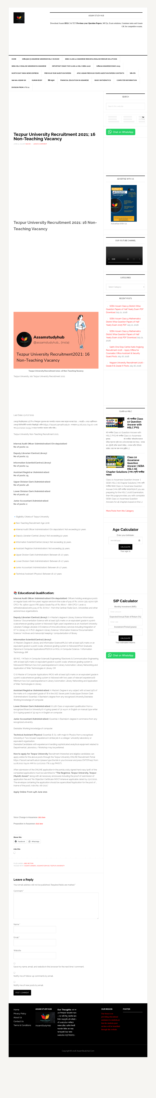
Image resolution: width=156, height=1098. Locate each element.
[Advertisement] (122, 43)
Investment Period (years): (125, 627)
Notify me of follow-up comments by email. (33, 976)
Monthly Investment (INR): (125, 607)
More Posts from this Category (120, 511)
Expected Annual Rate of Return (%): (125, 617)
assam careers (30, 866)
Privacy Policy (20, 1013)
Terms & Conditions (22, 1025)
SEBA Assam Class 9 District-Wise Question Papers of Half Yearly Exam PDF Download (125, 309)
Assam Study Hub (29, 17)
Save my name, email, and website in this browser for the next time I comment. (49, 967)
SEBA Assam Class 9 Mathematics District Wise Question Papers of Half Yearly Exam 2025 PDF (123, 321)
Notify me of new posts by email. (28, 985)
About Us (18, 1017)
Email (17, 937)
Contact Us (19, 1021)
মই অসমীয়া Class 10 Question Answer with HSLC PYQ (135, 423)
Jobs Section (28, 863)
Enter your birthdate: (125, 535)
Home (16, 1010)
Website (17, 950)
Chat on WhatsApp (123, 132)
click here (41, 817)
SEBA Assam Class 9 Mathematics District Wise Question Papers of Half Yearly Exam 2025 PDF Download (123, 334)
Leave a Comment (40, 144)
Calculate (125, 547)
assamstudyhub (43, 866)
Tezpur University (57, 866)
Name (17, 924)
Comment (19, 891)
